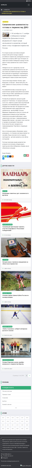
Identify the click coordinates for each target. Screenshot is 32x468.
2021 (22, 417)
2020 (27, 417)
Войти (29, 1)
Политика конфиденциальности (10, 461)
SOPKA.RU (4, 5)
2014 (27, 421)
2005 (13, 428)
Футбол (4, 401)
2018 (8, 421)
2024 (8, 417)
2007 (3, 428)
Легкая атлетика (7, 391)
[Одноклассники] (13, 156)
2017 (13, 421)
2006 (8, 428)
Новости (7, 9)
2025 (3, 417)
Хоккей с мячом (6, 404)
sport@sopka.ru (7, 454)
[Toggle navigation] (28, 4)
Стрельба (5, 397)
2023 (13, 417)
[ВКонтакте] (8, 156)
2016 (17, 421)
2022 (17, 417)
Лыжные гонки (6, 394)
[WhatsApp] (6, 156)
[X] (10, 156)
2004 (17, 428)
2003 (22, 428)
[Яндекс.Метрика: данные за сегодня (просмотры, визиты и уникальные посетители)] (25, 466)
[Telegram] (3, 156)
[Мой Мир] (3, 159)
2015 (22, 421)
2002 (27, 428)
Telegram (5, 458)
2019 (3, 421)
